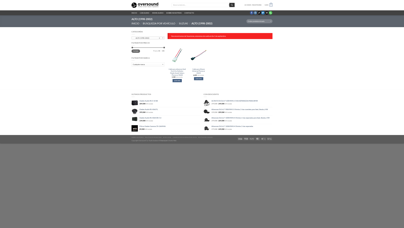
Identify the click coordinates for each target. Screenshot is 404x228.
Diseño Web (172, 140)
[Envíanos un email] (266, 13)
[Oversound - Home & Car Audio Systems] (145, 5)
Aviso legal (167, 137)
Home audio (157, 13)
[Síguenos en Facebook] (251, 13)
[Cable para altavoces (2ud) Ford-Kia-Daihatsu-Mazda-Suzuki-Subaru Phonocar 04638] (177, 55)
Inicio (134, 13)
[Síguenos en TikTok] (259, 13)
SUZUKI (183, 23)
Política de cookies (205, 137)
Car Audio (144, 13)
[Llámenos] (270, 13)
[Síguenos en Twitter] (263, 13)
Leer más (177, 80)
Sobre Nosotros (174, 13)
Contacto (189, 13)
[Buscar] (232, 5)
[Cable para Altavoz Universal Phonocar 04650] (198, 55)
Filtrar (135, 51)
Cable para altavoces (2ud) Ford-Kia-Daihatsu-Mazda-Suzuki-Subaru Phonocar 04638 (177, 72)
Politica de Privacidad (153, 137)
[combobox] (148, 37)
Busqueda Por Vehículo (159, 23)
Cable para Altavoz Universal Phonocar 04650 (198, 71)
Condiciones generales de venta (185, 137)
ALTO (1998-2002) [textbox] (147, 38)
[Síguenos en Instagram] (255, 13)
